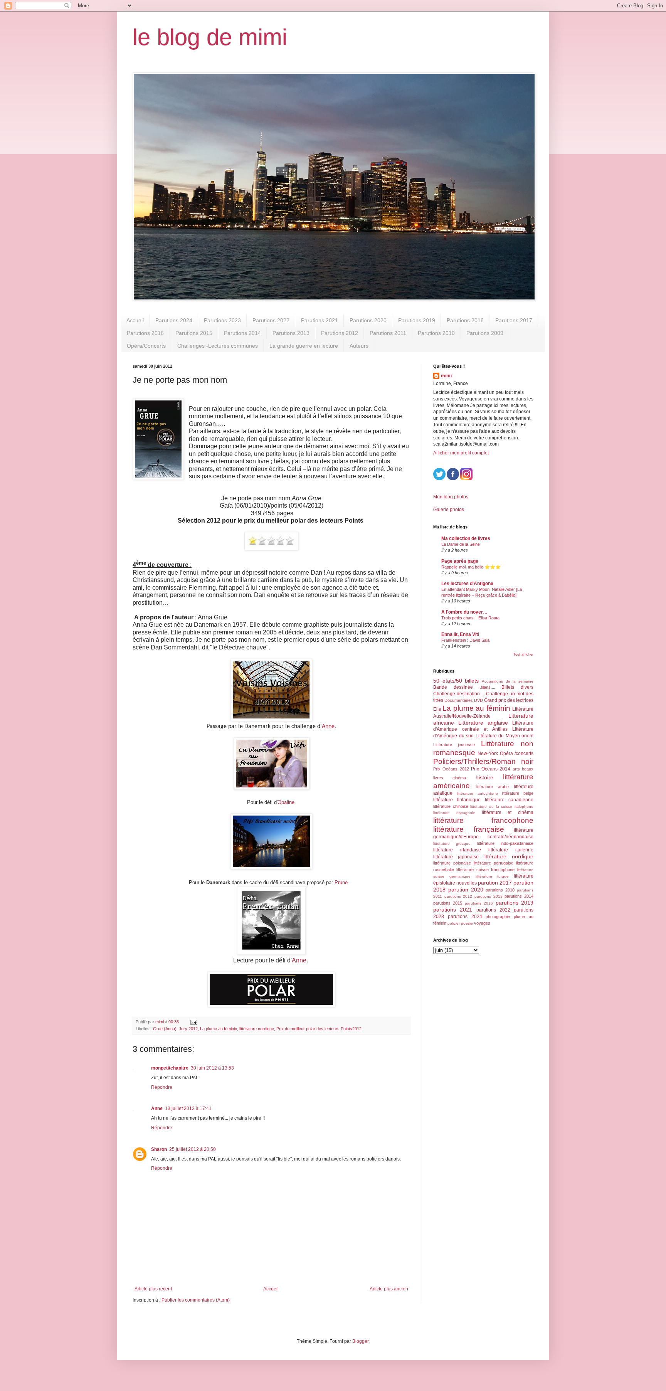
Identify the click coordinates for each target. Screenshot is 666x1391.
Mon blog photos (450, 497)
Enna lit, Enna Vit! (460, 634)
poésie (467, 923)
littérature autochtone (477, 793)
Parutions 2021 (319, 320)
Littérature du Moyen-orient (504, 735)
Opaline (286, 802)
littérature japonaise (456, 856)
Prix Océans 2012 (451, 769)
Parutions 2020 (368, 320)
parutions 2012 (458, 896)
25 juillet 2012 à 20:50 (192, 1149)
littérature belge (517, 793)
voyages (482, 923)
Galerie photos (448, 509)
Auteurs (359, 346)
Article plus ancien (389, 1289)
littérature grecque (452, 843)
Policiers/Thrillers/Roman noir (483, 761)
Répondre (161, 1087)
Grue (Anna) (165, 1028)
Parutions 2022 (270, 320)
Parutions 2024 (173, 320)
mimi (446, 375)
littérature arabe (492, 786)
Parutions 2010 (436, 333)
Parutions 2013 (290, 333)
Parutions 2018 (465, 320)
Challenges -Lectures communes (217, 346)
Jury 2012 (188, 1028)
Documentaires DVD (463, 700)
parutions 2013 (488, 896)
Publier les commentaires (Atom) (195, 1300)
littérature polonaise (452, 863)
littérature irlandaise (457, 850)
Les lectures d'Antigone (467, 583)
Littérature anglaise (483, 723)
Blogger (360, 1341)
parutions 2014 (519, 896)
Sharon (159, 1149)
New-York (488, 753)
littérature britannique (457, 799)
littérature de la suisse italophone (501, 806)
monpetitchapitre (169, 1068)
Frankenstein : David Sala (465, 640)
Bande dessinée (453, 687)
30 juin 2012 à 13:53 (212, 1068)
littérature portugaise (493, 863)
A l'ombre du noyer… (464, 612)
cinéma (459, 777)
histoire (484, 777)
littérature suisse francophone (485, 869)
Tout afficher (523, 654)
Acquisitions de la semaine (507, 681)
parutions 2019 (514, 903)
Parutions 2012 (339, 333)
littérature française (468, 829)
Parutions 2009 (484, 333)
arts (516, 769)
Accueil (135, 320)
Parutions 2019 (416, 320)
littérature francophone (483, 820)
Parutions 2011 (388, 333)
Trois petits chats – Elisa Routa (470, 618)
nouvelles (466, 883)
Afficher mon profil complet (461, 453)
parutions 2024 (465, 916)
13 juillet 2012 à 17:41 (188, 1108)
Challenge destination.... (458, 693)
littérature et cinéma (508, 812)
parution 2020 (465, 889)
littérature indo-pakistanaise (505, 843)
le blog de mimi (210, 37)
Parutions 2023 (222, 320)
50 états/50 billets (456, 681)
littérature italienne (510, 850)
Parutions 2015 (193, 333)
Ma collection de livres (465, 538)
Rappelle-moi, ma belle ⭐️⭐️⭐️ (471, 567)
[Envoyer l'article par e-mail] (193, 1021)
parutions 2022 (493, 910)
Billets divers (517, 687)
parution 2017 (495, 883)
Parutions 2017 (513, 320)
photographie (498, 916)
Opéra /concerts (516, 753)
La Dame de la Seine (460, 544)
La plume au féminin (218, 1028)
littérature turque (492, 876)
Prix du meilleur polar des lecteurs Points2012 (319, 1028)
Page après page (459, 561)
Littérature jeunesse (454, 744)
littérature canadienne (509, 799)
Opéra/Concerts (146, 346)
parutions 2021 (452, 910)
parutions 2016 (479, 903)
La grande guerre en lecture (303, 346)
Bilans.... (487, 687)
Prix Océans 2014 (490, 769)
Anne (328, 726)
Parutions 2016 (145, 333)
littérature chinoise (450, 806)
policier (453, 923)
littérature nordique (256, 1028)
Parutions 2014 (242, 333)
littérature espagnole (454, 813)
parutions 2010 (500, 890)
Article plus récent (153, 1289)
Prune (341, 882)
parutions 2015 (447, 903)
